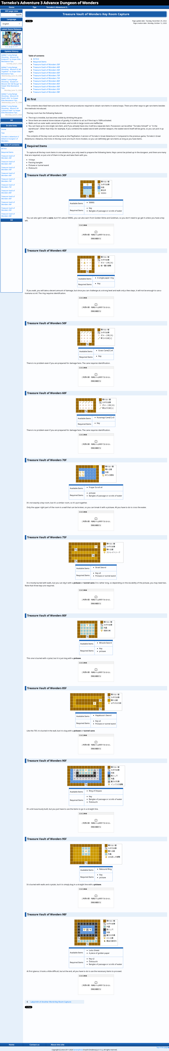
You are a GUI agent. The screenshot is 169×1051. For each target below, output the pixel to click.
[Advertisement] (85, 36)
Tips (34, 7)
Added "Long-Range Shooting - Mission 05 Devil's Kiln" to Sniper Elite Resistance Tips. (9, 97)
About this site (57, 1044)
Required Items (39, 61)
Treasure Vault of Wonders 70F (46, 75)
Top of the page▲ (162, 1047)
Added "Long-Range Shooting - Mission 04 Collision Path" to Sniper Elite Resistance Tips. (10, 109)
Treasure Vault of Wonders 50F (46, 70)
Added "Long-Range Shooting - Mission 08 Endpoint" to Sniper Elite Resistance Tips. (11, 58)
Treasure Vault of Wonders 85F (46, 84)
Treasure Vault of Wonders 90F (46, 86)
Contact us (34, 1044)
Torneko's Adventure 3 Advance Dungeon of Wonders (49, 2)
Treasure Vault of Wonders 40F (46, 67)
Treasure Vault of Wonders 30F (46, 64)
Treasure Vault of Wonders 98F (46, 92)
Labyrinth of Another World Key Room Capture (51, 1002)
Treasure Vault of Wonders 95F (46, 89)
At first (36, 59)
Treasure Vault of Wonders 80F (46, 81)
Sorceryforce (78, 1050)
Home (11, 7)
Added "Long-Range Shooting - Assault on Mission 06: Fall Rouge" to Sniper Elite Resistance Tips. (11, 83)
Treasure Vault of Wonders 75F (46, 78)
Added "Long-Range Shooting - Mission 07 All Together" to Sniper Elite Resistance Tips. (11, 70)
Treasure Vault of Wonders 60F (46, 72)
